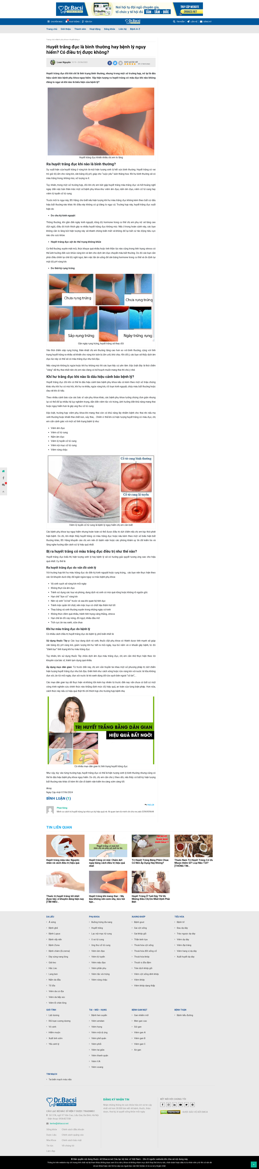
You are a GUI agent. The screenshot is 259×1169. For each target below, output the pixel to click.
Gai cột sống (140, 928)
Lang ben (53, 974)
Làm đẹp (50, 1151)
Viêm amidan (97, 1021)
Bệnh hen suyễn (99, 1015)
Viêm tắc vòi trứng (100, 974)
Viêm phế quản (98, 1038)
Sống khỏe (109, 29)
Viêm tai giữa (97, 1049)
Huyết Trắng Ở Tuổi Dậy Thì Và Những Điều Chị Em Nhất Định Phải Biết (151, 899)
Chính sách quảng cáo (73, 1135)
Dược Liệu (51, 1135)
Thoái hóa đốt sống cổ (145, 951)
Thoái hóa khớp (141, 956)
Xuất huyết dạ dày (185, 956)
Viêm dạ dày (183, 939)
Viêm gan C (140, 1044)
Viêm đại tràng (184, 945)
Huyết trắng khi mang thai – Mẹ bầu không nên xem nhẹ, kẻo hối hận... (107, 899)
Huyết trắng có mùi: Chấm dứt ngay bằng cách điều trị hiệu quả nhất (107, 863)
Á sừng (52, 922)
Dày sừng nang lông (58, 956)
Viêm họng (96, 1026)
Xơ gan (137, 1049)
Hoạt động (95, 29)
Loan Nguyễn (64, 62)
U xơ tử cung (97, 939)
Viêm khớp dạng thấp (144, 985)
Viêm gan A (140, 1032)
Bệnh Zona (54, 945)
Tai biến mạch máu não (60, 1079)
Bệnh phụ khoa (62, 40)
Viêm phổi (96, 1044)
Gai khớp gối (140, 933)
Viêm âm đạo (98, 951)
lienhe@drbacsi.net (59, 1123)
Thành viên (80, 29)
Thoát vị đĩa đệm (142, 962)
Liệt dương (54, 1015)
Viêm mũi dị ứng (99, 1032)
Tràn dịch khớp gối (143, 968)
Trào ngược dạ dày (186, 933)
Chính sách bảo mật (72, 1140)
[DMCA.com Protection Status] (170, 1112)
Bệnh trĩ (181, 922)
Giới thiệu (66, 29)
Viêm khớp (139, 979)
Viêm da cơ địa (56, 991)
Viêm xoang (97, 1067)
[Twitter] (115, 63)
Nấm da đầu (55, 979)
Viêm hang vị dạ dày (187, 951)
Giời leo (52, 962)
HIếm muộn (54, 1032)
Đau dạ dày (182, 928)
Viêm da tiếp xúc (57, 997)
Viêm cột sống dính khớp (146, 974)
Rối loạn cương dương (59, 1021)
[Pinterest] (120, 63)
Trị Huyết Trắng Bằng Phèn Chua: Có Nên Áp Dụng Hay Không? (150, 861)
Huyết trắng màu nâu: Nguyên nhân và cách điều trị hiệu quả (62, 861)
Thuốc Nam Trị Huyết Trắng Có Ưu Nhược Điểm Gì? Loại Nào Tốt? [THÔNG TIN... (193, 863)
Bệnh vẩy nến (55, 939)
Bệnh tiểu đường (185, 1015)
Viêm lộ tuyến (98, 956)
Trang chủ (51, 29)
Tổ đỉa (52, 985)
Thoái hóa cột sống (143, 945)
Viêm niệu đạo (98, 962)
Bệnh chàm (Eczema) (59, 951)
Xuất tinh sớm (56, 1038)
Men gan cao (140, 1021)
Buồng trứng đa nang (101, 922)
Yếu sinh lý (54, 1044)
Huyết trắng (74, 40)
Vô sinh (52, 1026)
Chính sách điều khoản (73, 1129)
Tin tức (49, 1145)
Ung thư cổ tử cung (100, 945)
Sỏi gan (137, 1026)
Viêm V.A (95, 1061)
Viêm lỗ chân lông (57, 1002)
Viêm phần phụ (98, 968)
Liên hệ (123, 29)
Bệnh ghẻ (53, 928)
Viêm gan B (139, 1038)
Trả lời (150, 805)
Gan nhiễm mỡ (141, 1015)
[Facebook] (109, 63)
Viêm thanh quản (99, 1055)
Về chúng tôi (68, 1145)
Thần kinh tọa (140, 939)
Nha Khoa (51, 1140)
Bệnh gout (139, 922)
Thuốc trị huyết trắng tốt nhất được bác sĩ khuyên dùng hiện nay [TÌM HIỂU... (65, 899)
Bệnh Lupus (54, 933)
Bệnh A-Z (135, 29)
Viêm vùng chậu (99, 979)
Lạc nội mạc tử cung (101, 933)
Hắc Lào (53, 968)
